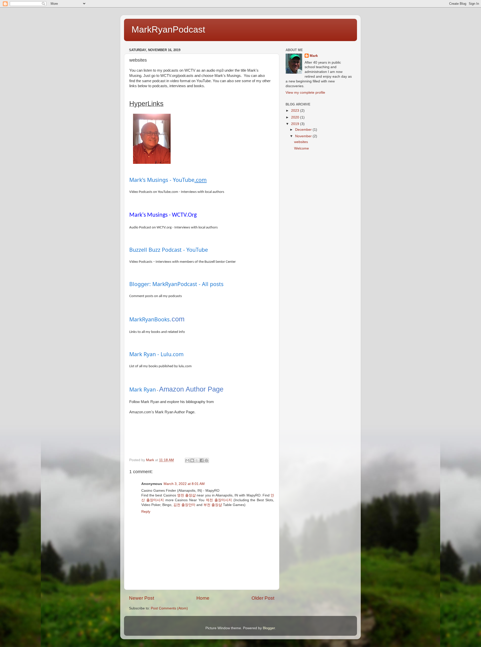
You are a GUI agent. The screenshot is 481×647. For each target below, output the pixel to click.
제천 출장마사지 (219, 500)
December (304, 130)
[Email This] (187, 460)
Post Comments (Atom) (169, 608)
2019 (295, 124)
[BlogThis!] (192, 460)
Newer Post (141, 598)
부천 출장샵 (212, 505)
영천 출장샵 (186, 495)
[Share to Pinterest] (206, 460)
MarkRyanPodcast (168, 29)
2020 (295, 117)
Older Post (263, 598)
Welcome (301, 148)
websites (301, 142)
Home (202, 598)
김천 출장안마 (184, 505)
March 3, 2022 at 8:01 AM (184, 484)
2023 (295, 110)
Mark (314, 56)
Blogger (269, 628)
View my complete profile (305, 92)
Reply (145, 511)
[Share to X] (196, 460)
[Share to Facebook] (201, 460)
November (304, 136)
